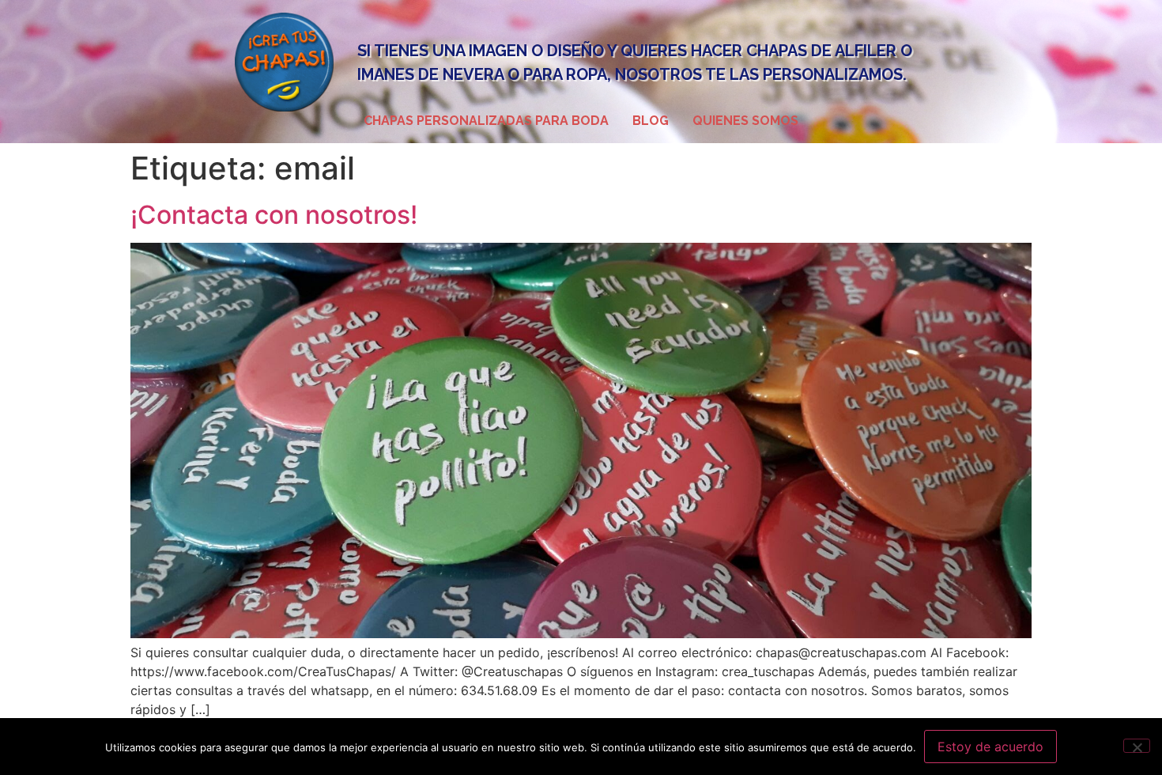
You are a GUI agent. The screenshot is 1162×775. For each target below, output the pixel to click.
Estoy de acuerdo (990, 746)
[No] (1136, 746)
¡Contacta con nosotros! (273, 214)
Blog (650, 120)
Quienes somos (745, 120)
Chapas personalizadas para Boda (486, 120)
